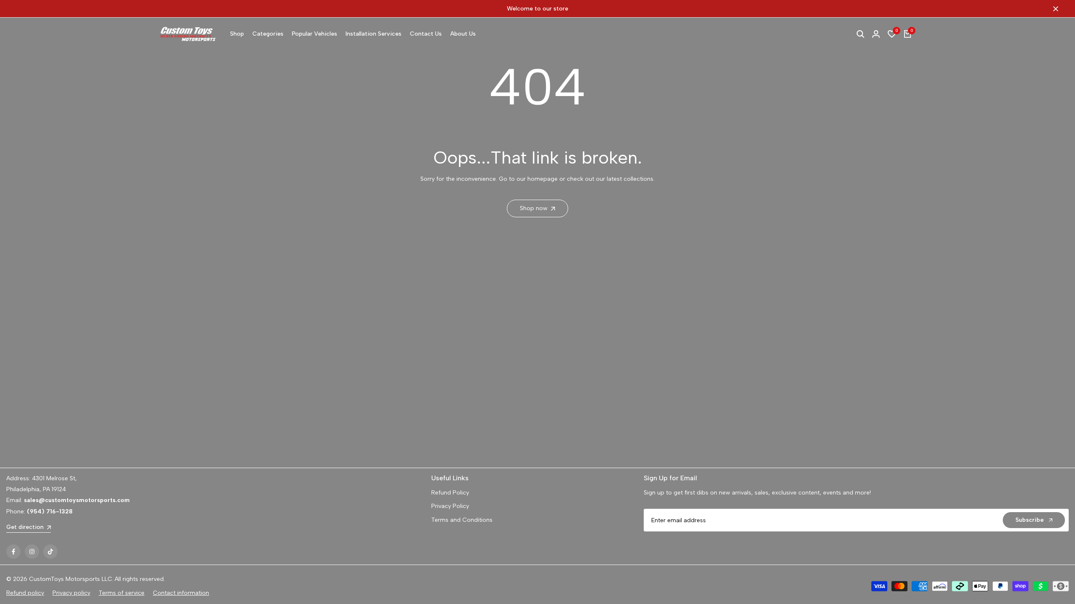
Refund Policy (450, 492)
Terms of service (121, 592)
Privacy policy (71, 592)
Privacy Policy (450, 506)
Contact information (181, 592)
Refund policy (25, 592)
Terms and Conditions (462, 519)
